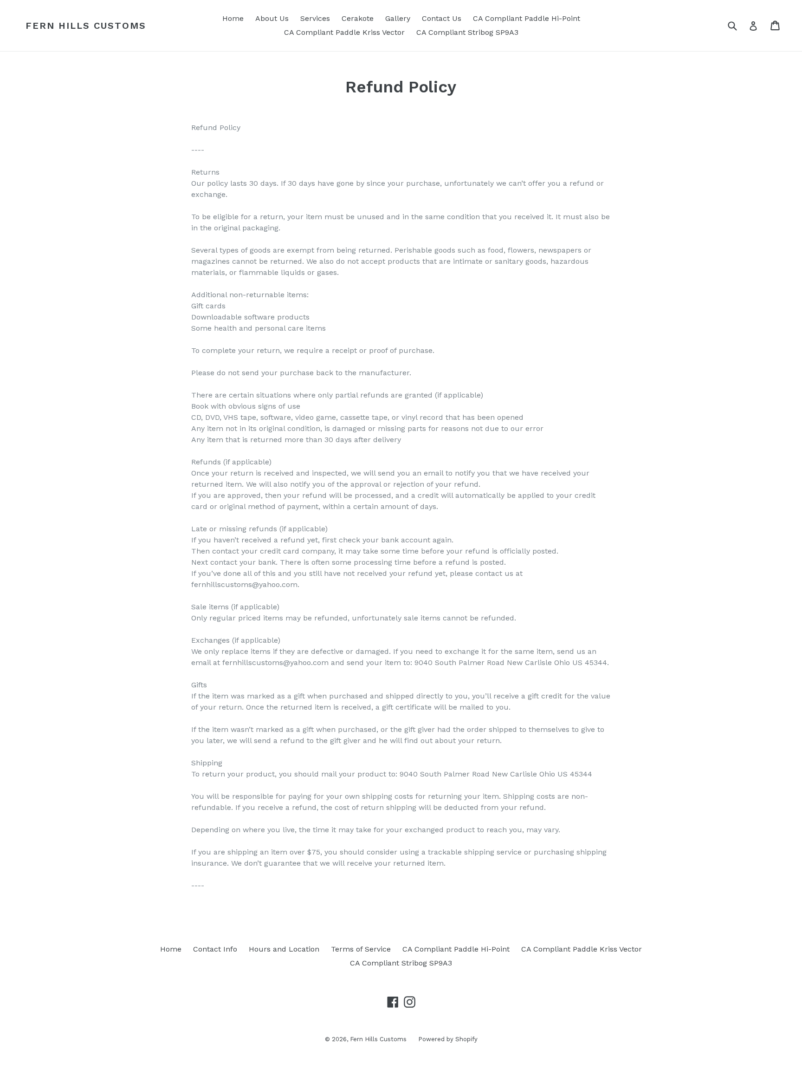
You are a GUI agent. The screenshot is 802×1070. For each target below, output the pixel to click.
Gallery (397, 18)
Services (315, 18)
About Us (272, 18)
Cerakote (358, 18)
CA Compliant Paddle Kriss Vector (344, 32)
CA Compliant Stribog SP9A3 (467, 32)
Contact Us (441, 18)
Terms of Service (361, 949)
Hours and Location (284, 949)
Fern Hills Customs (86, 25)
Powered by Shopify (448, 1039)
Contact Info (215, 949)
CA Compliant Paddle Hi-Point (526, 18)
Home (233, 18)
